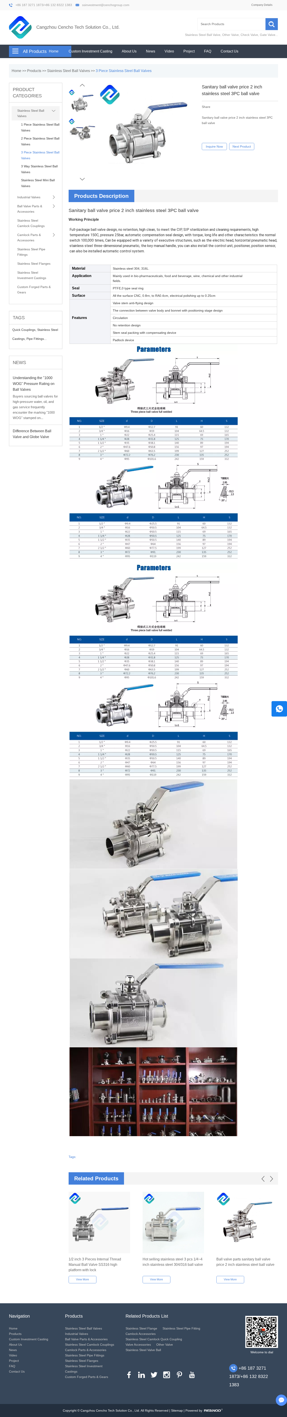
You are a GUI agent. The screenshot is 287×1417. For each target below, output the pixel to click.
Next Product (242, 146)
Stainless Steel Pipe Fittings (31, 251)
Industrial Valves (28, 197)
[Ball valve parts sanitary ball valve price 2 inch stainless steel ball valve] (247, 1222)
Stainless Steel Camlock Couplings (31, 223)
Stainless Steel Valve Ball (143, 1350)
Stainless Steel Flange (141, 1328)
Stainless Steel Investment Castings (31, 275)
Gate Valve (267, 35)
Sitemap (177, 1410)
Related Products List (147, 1316)
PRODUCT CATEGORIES (27, 92)
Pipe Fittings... (36, 339)
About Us (129, 51)
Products (34, 71)
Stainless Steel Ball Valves (68, 71)
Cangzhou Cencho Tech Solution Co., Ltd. (78, 27)
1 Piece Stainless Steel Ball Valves (40, 127)
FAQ (207, 51)
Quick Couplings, (24, 330)
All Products (35, 51)
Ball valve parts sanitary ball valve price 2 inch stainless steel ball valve (245, 1261)
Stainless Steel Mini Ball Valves (38, 183)
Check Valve (249, 35)
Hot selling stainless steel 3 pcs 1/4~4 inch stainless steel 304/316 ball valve (173, 1261)
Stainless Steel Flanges (33, 263)
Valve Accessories (138, 1344)
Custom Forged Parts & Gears (34, 289)
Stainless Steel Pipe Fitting (181, 1328)
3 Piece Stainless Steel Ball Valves (124, 71)
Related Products (96, 1178)
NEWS (19, 362)
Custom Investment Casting (90, 51)
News (150, 51)
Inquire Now (214, 146)
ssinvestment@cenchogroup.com (105, 5)
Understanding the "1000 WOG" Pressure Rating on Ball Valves (33, 383)
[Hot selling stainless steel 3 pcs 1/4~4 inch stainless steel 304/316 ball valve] (173, 1222)
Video (169, 51)
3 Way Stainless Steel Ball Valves (39, 169)
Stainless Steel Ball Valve (202, 35)
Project (189, 51)
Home (54, 51)
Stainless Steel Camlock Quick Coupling (154, 1339)
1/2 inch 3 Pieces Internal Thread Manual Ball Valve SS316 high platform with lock (95, 1264)
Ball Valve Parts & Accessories (29, 208)
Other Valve (230, 35)
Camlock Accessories (141, 1334)
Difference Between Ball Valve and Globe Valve (32, 434)
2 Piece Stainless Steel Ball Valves (40, 141)
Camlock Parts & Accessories (29, 237)
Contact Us (229, 51)
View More (82, 1279)
